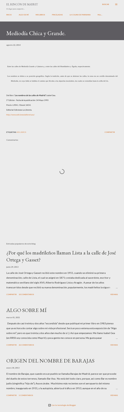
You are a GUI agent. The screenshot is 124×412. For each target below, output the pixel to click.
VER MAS (114, 294)
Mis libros (21, 132)
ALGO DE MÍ (24, 15)
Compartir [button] (110, 132)
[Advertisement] (62, 222)
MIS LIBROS (40, 15)
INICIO (9, 15)
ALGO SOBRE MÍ (26, 310)
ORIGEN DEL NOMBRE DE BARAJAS (50, 360)
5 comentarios (26, 395)
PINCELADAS (57, 15)
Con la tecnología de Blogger (63, 405)
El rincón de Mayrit (22, 4)
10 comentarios (26, 294)
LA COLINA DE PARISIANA (80, 15)
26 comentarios (26, 345)
